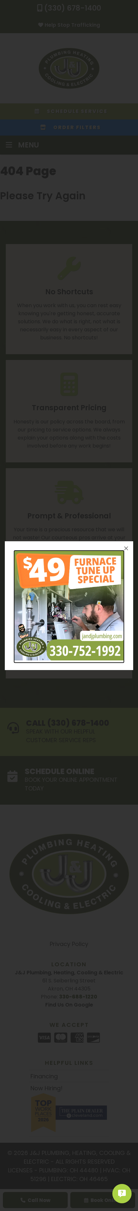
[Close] (126, 548)
